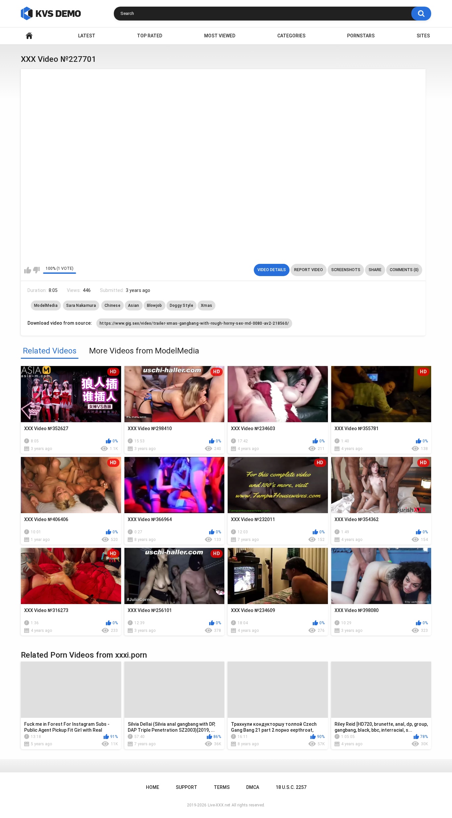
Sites (423, 35)
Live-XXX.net (219, 805)
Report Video (308, 269)
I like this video (27, 270)
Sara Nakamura (81, 305)
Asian (133, 305)
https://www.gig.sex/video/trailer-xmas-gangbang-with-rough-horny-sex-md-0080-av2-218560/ (194, 323)
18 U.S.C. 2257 (291, 787)
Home (29, 35)
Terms (222, 787)
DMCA (252, 787)
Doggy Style (181, 305)
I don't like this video (36, 270)
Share (375, 269)
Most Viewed (219, 35)
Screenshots (345, 269)
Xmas (206, 305)
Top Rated (149, 35)
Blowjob (154, 305)
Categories (291, 35)
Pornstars (361, 35)
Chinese (112, 305)
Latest (86, 35)
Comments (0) (404, 269)
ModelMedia (46, 305)
